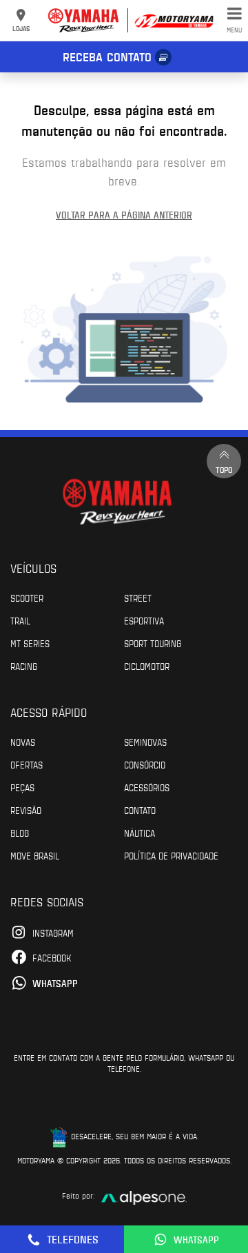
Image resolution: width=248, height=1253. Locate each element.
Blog (19, 832)
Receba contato (107, 56)
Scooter (26, 597)
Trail (20, 620)
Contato (140, 810)
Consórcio (144, 764)
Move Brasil (34, 855)
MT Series (30, 643)
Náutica (139, 832)
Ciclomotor (146, 666)
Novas (22, 741)
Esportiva (144, 620)
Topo (224, 469)
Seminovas (145, 741)
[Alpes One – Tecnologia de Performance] (144, 1196)
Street (138, 597)
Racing (23, 666)
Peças (22, 787)
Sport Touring (152, 643)
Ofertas (26, 764)
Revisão (25, 810)
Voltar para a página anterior (124, 214)
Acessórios (146, 787)
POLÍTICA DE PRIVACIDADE (171, 855)
